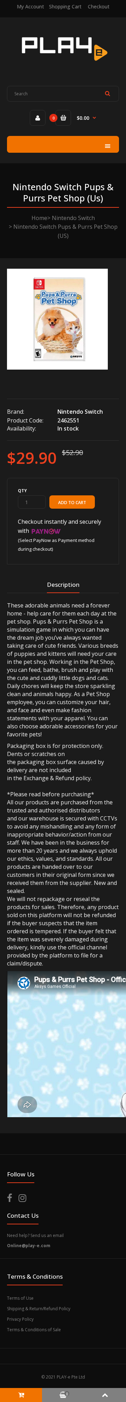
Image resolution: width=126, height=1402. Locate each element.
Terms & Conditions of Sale (34, 1330)
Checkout (99, 6)
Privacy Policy (20, 1319)
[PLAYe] (63, 65)
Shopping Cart (65, 6)
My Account (30, 6)
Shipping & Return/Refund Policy (38, 1309)
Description (63, 584)
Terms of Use (20, 1298)
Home (39, 218)
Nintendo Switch (73, 218)
